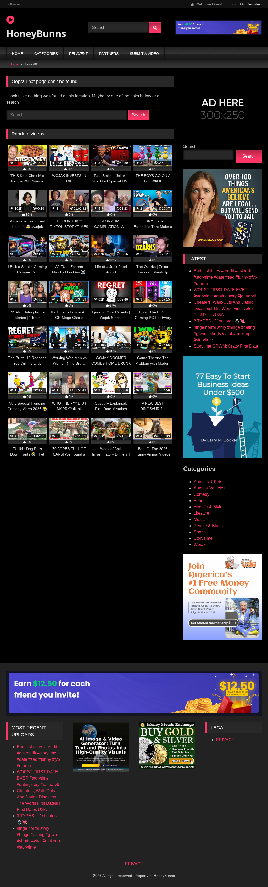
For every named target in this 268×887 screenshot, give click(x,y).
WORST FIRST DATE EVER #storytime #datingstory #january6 (38, 778)
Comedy (201, 494)
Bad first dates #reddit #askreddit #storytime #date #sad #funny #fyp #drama (225, 277)
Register (253, 4)
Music (199, 519)
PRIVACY (225, 740)
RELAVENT (78, 53)
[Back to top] (252, 871)
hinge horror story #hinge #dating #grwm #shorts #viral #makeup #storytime (224, 333)
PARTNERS (109, 53)
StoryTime (203, 538)
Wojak (199, 544)
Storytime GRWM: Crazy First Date (226, 346)
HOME (17, 53)
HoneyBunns (36, 33)
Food (198, 500)
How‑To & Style (208, 507)
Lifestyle (201, 513)
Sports (200, 532)
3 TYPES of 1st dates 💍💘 (219, 321)
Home (13, 64)
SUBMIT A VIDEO (144, 53)
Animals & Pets (208, 482)
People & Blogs (208, 525)
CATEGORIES (46, 53)
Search (190, 146)
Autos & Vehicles (209, 488)
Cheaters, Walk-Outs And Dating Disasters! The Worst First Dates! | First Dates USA (225, 308)
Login (233, 4)
